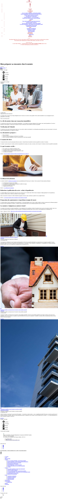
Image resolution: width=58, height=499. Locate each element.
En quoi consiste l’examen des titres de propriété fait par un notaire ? (16, 153)
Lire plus (2, 246)
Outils (30, 27)
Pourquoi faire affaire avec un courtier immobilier (31, 18)
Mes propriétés (30, 10)
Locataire (31, 19)
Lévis (30, 9)
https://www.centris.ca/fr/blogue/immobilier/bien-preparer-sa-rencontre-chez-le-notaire (26, 211)
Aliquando (4, 67)
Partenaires (30, 36)
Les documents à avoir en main (31, 25)
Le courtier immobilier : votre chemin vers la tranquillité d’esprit (31, 24)
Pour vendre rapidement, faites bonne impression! (31, 21)
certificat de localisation (12, 180)
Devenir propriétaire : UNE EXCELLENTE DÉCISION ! (31, 14)
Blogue (30, 35)
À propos (30, 8)
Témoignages (30, 32)
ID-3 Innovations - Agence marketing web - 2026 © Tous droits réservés (13, 450)
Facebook (6, 72)
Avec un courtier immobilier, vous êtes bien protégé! (31, 23)
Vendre (30, 20)
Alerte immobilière (31, 31)
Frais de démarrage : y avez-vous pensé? (31, 17)
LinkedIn (6, 78)
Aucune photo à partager (4, 81)
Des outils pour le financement (31, 16)
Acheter (30, 11)
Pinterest (6, 76)
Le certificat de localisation (9, 187)
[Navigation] (28, 0)
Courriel (6, 79)
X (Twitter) (7, 74)
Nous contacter (30, 33)
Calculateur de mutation (31, 29)
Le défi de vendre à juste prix (31, 22)
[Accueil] (29, 0)
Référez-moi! (31, 34)
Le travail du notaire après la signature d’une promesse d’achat (15, 197)
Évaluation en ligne (31, 30)
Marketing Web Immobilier (31, 26)
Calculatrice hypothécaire (31, 28)
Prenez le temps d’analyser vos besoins (31, 15)
